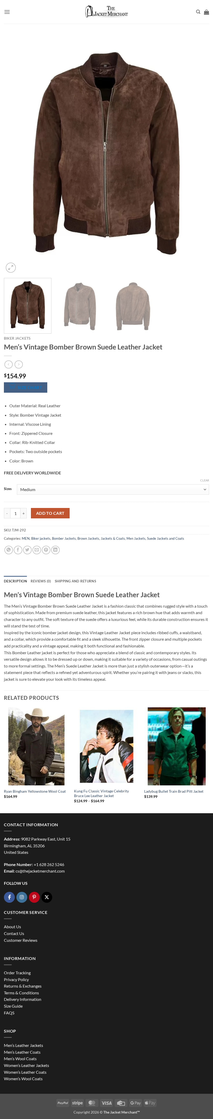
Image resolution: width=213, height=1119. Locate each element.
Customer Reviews (20, 940)
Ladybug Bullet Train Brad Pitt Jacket (173, 791)
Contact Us (14, 933)
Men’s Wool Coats (20, 1058)
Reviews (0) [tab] (41, 581)
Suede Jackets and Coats (165, 538)
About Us (12, 926)
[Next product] (8, 364)
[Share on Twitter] (27, 550)
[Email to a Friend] (36, 550)
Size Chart (30, 387)
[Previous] (14, 154)
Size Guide (13, 1005)
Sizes (8, 489)
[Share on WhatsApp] (8, 550)
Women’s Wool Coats (23, 1078)
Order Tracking (17, 972)
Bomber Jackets (64, 538)
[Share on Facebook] (18, 550)
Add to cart (50, 513)
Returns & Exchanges (23, 985)
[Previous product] (19, 364)
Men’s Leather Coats (22, 1052)
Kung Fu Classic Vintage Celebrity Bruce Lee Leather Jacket (101, 793)
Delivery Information (22, 999)
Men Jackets (136, 538)
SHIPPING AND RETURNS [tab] (75, 581)
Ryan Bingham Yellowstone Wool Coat (35, 791)
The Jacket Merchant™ (121, 1112)
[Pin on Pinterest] (46, 550)
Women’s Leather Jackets (26, 1065)
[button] (7, 11)
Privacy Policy (16, 979)
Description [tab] (15, 581)
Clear (204, 480)
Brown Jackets (88, 538)
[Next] (198, 154)
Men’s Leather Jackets (23, 1045)
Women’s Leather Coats (25, 1072)
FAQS (9, 1012)
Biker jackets (17, 338)
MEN (26, 538)
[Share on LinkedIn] (55, 550)
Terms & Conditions (21, 992)
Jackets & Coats (113, 538)
